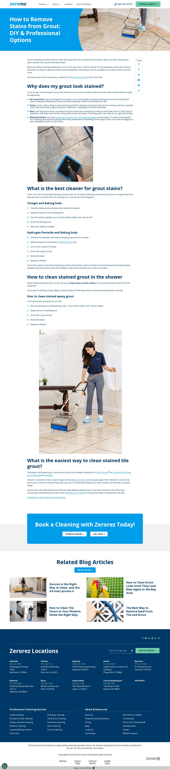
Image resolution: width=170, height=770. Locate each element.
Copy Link (138, 90)
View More (140, 680)
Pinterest (138, 85)
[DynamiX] (153, 758)
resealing (48, 475)
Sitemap (62, 761)
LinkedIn (138, 74)
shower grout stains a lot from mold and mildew (76, 117)
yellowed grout (65, 242)
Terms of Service (92, 762)
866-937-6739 (125, 4)
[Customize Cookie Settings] (5, 766)
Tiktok (158, 638)
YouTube (145, 638)
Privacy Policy (77, 762)
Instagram (155, 638)
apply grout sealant (76, 493)
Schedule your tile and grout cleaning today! (46, 497)
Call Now (98, 534)
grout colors (80, 480)
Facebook (138, 64)
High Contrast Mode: (11, 9)
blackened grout (79, 77)
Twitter (138, 69)
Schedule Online (73, 534)
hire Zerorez (102, 472)
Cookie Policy (107, 762)
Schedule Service (147, 4)
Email (138, 80)
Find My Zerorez (147, 650)
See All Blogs (84, 570)
